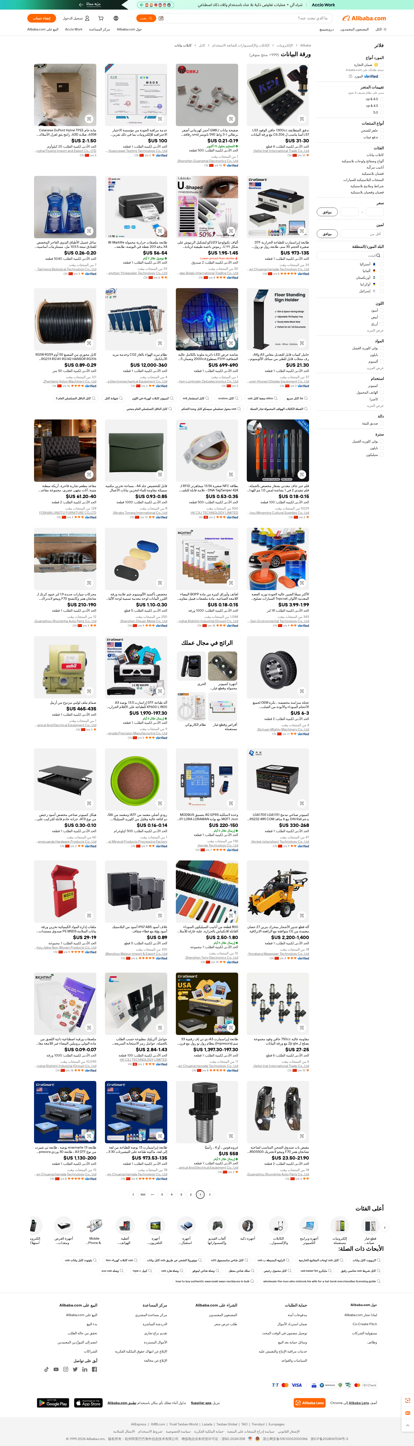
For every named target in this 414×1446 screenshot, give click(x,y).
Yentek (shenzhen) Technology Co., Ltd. (280, 841)
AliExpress (138, 1424)
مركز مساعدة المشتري (151, 1315)
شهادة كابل (111, 398)
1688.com (157, 1424)
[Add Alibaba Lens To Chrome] (310, 1403)
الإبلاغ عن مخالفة (155, 1360)
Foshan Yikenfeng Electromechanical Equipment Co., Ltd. (136, 381)
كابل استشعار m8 (193, 398)
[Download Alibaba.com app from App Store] (88, 1403)
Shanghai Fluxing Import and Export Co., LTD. (65, 151)
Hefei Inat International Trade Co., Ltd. (281, 151)
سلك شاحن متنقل (239, 1270)
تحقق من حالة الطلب (82, 1333)
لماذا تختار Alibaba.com (361, 1315)
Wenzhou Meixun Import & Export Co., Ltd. (136, 954)
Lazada (207, 1424)
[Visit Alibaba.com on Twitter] (75, 1369)
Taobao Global (226, 1424)
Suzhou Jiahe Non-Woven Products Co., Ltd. (65, 947)
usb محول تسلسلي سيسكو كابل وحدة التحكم (208, 409)
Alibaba (305, 45)
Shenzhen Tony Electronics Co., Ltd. (211, 957)
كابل (202, 45)
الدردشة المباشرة (155, 1324)
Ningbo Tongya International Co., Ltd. (140, 513)
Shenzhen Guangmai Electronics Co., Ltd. (207, 161)
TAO (244, 1424)
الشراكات (90, 1351)
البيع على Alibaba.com (81, 1315)
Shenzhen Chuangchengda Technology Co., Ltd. (278, 269)
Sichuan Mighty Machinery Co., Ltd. (283, 729)
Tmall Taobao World (183, 1424)
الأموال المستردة (155, 1342)
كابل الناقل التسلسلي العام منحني (146, 409)
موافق (327, 212)
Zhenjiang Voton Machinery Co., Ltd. (69, 381)
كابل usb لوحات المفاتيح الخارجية (319, 1260)
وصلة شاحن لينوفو (204, 1270)
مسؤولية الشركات (364, 1333)
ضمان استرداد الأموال (292, 1324)
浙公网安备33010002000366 (285, 1439)
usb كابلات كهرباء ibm (119, 1260)
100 (142, 1194)
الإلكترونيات (285, 45)
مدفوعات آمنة (297, 1315)
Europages (277, 1424)
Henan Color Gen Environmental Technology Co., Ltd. (278, 621)
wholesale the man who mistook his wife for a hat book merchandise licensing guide (319, 1281)
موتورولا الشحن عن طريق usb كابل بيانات (172, 1260)
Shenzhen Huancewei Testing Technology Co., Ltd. (136, 151)
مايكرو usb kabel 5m (314, 1270)
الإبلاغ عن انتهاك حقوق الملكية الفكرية (141, 1351)
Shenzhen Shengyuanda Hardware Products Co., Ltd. (65, 841)
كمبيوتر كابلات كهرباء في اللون (150, 398)
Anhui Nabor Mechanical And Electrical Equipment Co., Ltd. (65, 725)
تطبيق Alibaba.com (122, 1403)
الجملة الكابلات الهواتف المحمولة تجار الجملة (276, 409)
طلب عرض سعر (225, 1324)
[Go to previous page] (210, 1194)
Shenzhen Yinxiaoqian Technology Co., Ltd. (136, 273)
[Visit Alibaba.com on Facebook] (94, 1369)
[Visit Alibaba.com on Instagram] (66, 1369)
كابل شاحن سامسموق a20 (227, 1260)
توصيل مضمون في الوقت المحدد (284, 1333)
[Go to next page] (133, 1194)
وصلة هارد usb (170, 1270)
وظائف (372, 1342)
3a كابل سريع (295, 398)
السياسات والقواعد (294, 1360)
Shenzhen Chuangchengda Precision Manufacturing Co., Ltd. (136, 733)
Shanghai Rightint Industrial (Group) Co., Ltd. (207, 621)
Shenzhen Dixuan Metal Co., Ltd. (143, 621)
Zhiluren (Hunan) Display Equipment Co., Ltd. (278, 381)
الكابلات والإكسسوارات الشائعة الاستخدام (241, 45)
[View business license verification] (250, 1438)
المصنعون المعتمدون (223, 1315)
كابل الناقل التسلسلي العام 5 (73, 398)
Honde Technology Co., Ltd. (217, 845)
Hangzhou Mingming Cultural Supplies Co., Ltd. (278, 513)
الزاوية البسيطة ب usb (271, 1260)
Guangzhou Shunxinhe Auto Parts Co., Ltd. (65, 621)
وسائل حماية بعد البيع (292, 1342)
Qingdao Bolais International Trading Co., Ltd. (207, 273)
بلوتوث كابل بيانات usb (78, 1260)
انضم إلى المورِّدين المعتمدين (77, 1342)
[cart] (100, 19)
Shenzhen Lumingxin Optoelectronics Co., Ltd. (207, 381)
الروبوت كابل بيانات (364, 1260)
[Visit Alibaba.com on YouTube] (56, 1369)
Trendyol (258, 1424)
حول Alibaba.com (364, 1305)
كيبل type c (140, 1270)
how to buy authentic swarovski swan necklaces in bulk (212, 1281)
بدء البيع (92, 1324)
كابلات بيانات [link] (183, 45)
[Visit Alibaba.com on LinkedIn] (85, 1369)
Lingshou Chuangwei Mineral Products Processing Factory (136, 841)
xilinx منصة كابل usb (260, 398)
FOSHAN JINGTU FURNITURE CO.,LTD (67, 513)
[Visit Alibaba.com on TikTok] (46, 1369)
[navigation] (350, 620)
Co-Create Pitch (365, 1324)
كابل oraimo (226, 398)
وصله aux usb (110, 1270)
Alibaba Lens (359, 1403)
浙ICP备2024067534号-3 (329, 1439)
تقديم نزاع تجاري (155, 1333)
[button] (161, 18)
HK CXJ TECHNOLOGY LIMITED (214, 513)
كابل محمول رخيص (275, 1270)
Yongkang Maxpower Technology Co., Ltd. (278, 954)
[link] (408, 1400)
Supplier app (201, 1403)
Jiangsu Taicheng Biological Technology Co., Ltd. (65, 269)
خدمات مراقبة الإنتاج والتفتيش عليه (283, 1351)
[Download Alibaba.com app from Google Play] (53, 1403)
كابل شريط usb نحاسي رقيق (358, 1270)
